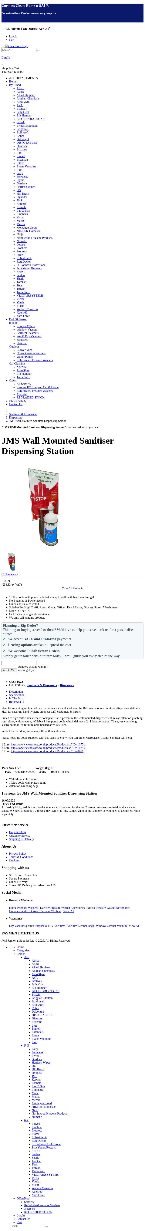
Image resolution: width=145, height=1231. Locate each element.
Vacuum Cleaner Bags (80, 925)
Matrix (21, 220)
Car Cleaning (17, 363)
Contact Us (15, 404)
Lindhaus (22, 214)
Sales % (29, 1201)
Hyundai (22, 197)
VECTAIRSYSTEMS (30, 295)
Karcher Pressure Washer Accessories (62, 907)
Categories (23, 950)
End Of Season (18, 319)
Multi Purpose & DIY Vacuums (46, 925)
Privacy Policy (17, 853)
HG (19, 190)
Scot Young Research (29, 268)
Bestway (22, 108)
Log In (13, 36)
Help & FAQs (17, 832)
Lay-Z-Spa (23, 210)
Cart (11, 39)
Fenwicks (22, 176)
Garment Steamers (28, 333)
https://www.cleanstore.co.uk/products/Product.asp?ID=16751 (48, 744)
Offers (13, 380)
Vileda (20, 302)
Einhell (21, 156)
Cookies (14, 860)
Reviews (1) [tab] (16, 701)
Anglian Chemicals (28, 98)
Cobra (20, 135)
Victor (20, 299)
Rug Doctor (24, 261)
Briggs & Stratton (27, 125)
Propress (22, 251)
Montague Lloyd (27, 227)
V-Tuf (20, 305)
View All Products (72, 588)
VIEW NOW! (10, 20)
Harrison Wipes (26, 186)
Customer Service (19, 835)
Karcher (21, 203)
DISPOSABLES (27, 142)
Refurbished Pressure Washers (35, 360)
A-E (26, 957)
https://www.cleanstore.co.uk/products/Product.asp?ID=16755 (48, 747)
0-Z (26, 1120)
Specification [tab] (17, 695)
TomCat (21, 282)
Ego (19, 152)
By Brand (15, 84)
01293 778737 (17, 400)
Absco (20, 88)
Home (12, 81)
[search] (38, 50)
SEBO (21, 271)
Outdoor (14, 346)
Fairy (20, 173)
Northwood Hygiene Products (34, 237)
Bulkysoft (22, 132)
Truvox (21, 288)
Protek (20, 254)
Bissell (21, 122)
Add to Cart (9, 670)
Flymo (20, 180)
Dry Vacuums (17, 925)
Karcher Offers (26, 326)
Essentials (22, 159)
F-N (26, 1045)
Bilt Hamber (24, 115)
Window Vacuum (27, 329)
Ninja (20, 234)
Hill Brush (23, 193)
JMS (19, 200)
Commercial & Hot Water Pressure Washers (35, 911)
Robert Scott (24, 258)
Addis (20, 91)
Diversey (22, 146)
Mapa (20, 217)
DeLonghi (23, 139)
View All (68, 911)
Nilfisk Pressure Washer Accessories (108, 907)
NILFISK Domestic (28, 231)
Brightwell (23, 129)
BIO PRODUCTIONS (30, 118)
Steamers (22, 343)
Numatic (22, 241)
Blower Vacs (24, 349)
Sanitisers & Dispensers (23, 414)
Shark (20, 278)
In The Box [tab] (16, 698)
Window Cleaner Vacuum (111, 925)
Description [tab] (16, 691)
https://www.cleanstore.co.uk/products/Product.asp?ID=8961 (47, 751)
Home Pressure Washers (31, 353)
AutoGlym (23, 101)
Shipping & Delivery (21, 839)
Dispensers (15, 417)
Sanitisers (22, 339)
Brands (21, 953)
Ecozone (22, 149)
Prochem (22, 248)
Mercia (21, 224)
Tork (19, 285)
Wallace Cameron (27, 309)
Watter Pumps (25, 356)
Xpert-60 (22, 312)
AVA (20, 105)
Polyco (21, 244)
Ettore (20, 163)
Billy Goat (23, 112)
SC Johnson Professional (31, 265)
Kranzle (21, 207)
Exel (19, 169)
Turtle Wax (23, 292)
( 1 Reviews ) (10, 574)
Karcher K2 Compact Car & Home (38, 387)
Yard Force (23, 316)
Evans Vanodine (26, 166)
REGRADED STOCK (31, 397)
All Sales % (24, 383)
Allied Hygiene (26, 95)
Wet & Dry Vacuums (29, 336)
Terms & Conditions (21, 857)
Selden (21, 275)
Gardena (22, 183)
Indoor (13, 322)
